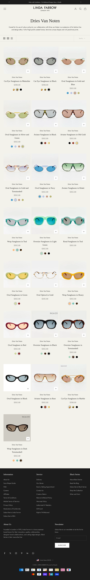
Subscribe (62, 545)
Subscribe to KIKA (9, 516)
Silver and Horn (75, 494)
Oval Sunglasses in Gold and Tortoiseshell (17, 190)
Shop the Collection (76, 490)
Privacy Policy (8, 505)
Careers (6, 490)
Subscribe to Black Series (78, 487)
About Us (6, 479)
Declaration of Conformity (12, 509)
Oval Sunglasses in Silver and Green (17, 136)
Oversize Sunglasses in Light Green (45, 243)
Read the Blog (74, 483)
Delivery (39, 479)
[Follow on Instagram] (16, 553)
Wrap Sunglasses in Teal (17, 241)
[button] (52, 313)
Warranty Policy (41, 501)
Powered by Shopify (52, 565)
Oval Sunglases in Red (17, 345)
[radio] (13, 89)
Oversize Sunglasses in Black (45, 345)
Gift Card (39, 509)
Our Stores (39, 483)
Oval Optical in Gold (45, 295)
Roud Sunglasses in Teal (73, 241)
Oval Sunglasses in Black (17, 398)
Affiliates (6, 494)
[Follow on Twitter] (10, 553)
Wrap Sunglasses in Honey (73, 295)
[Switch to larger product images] (4, 38)
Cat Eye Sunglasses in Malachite (17, 81)
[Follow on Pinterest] (22, 553)
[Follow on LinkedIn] (27, 553)
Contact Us (39, 490)
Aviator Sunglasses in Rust (45, 398)
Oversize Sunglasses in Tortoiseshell (73, 347)
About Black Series (76, 479)
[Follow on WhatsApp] (33, 553)
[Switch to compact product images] (12, 38)
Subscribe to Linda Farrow (12, 512)
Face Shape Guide (10, 483)
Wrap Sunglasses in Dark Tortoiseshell (17, 450)
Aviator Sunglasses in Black (45, 134)
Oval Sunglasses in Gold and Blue (73, 83)
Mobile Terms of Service (11, 501)
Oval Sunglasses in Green (17, 295)
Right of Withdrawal (42, 512)
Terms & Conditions (10, 498)
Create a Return (41, 494)
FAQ (5, 487)
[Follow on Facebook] (5, 553)
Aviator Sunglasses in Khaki (73, 188)
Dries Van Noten (17, 77)
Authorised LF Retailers (43, 505)
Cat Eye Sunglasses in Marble (73, 398)
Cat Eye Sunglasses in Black (45, 81)
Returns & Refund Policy (44, 498)
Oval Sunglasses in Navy (45, 188)
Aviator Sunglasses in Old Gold (73, 134)
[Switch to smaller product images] (8, 38)
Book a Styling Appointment (45, 487)
